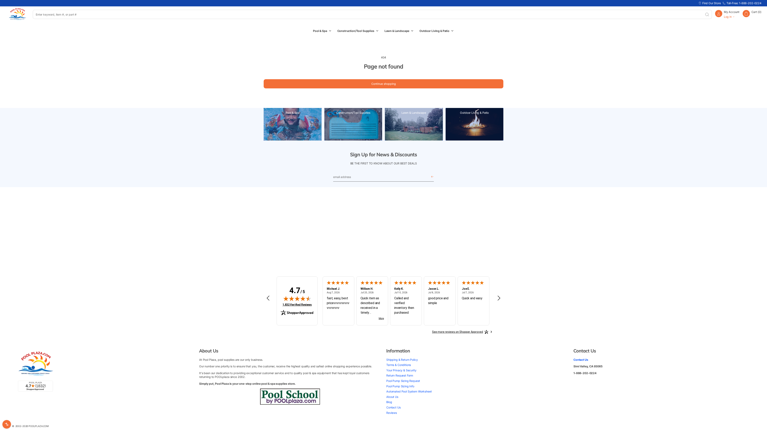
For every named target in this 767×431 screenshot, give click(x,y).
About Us (392, 396)
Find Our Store (711, 3)
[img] (297, 298)
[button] (752, 14)
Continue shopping (383, 83)
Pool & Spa (293, 112)
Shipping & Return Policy (402, 359)
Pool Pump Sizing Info (400, 386)
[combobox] (367, 14)
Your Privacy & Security (401, 370)
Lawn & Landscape (413, 112)
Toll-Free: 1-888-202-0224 (743, 3)
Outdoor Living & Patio (474, 112)
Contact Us (393, 407)
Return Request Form (399, 375)
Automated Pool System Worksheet (409, 391)
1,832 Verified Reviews (297, 304)
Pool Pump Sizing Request (403, 381)
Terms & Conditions (398, 365)
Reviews (391, 412)
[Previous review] (268, 298)
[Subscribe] (432, 177)
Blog (389, 402)
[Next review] (499, 298)
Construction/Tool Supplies (353, 112)
